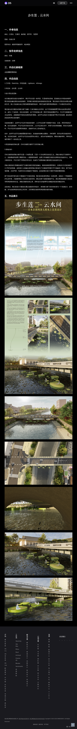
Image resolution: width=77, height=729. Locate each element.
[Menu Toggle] (54, 3)
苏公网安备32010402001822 (37, 718)
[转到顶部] (73, 725)
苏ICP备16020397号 (24, 718)
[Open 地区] (71, 726)
